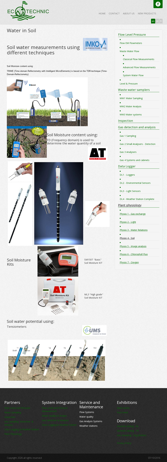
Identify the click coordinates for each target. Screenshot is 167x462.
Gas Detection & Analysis (55, 420)
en (153, 21)
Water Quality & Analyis (54, 415)
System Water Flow (133, 75)
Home (102, 13)
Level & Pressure (129, 83)
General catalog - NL (128, 426)
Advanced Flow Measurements (139, 67)
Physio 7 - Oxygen (129, 262)
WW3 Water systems (131, 114)
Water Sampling (12, 412)
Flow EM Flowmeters (131, 43)
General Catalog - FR (128, 430)
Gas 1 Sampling (128, 135)
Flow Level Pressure (132, 34)
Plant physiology (129, 205)
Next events (123, 407)
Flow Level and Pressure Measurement (55, 409)
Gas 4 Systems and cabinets (134, 160)
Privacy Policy (124, 443)
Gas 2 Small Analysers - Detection (137, 144)
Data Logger (127, 166)
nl (157, 21)
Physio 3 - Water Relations (134, 229)
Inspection (125, 121)
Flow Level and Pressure (17, 407)
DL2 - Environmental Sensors (135, 182)
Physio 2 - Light (128, 222)
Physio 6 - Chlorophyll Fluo (134, 254)
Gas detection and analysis (137, 127)
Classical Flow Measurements (138, 59)
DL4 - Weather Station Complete (137, 199)
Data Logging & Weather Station (21, 429)
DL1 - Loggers (127, 174)
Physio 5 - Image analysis (133, 246)
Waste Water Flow (129, 51)
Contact (114, 13)
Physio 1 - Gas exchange (133, 213)
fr (161, 21)
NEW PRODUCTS (147, 13)
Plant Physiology (13, 433)
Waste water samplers (134, 90)
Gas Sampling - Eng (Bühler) (131, 435)
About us (129, 13)
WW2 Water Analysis (130, 106)
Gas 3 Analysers (128, 152)
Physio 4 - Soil (127, 238)
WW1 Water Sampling (131, 98)
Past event (122, 412)
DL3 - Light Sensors (130, 191)
